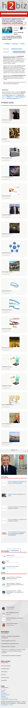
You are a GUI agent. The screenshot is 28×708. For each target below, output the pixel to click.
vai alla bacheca (15, 550)
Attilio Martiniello (12, 494)
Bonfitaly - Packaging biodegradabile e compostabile (10, 637)
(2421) (10, 95)
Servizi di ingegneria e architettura (16, 481)
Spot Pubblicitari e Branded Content (10, 643)
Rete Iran (3, 674)
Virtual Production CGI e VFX (8, 640)
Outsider (11, 699)
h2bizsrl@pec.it (4, 704)
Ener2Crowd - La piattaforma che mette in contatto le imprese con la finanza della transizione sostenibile (13, 651)
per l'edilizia (19, 483)
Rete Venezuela (5, 677)
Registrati (3, 696)
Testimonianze (4, 697)
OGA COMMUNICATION (14, 532)
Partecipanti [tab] (6, 51)
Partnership (4, 693)
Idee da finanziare (5, 694)
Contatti (15, 699)
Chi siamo (3, 690)
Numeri (6, 699)
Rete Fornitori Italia (5, 665)
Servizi (2, 691)
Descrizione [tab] (6, 48)
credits (11, 704)
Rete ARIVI (4, 680)
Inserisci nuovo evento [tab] (19, 51)
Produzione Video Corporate (8, 646)
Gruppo (3, 699)
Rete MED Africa (5, 668)
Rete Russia (4, 671)
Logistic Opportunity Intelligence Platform (11, 655)
